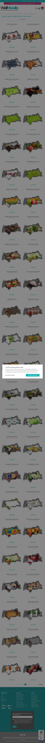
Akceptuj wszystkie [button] (32, 375)
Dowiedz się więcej (33, 372)
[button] (10, 375)
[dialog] (22, 371)
